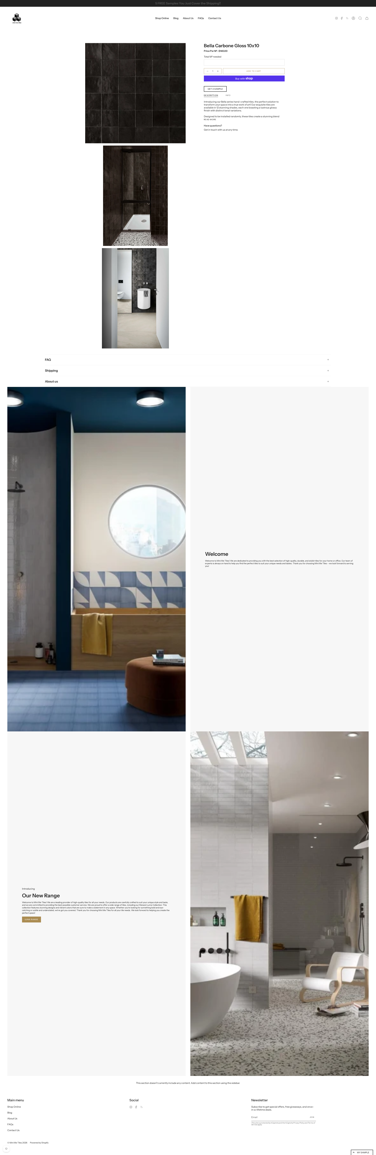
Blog (9, 1112)
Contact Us (13, 1130)
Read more (210, 119)
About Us (12, 1118)
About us (51, 381)
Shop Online (14, 1106)
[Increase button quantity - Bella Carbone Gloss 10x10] (217, 71)
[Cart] (367, 18)
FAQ (48, 360)
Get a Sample (215, 89)
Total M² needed (212, 56)
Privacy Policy (298, 1123)
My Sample (363, 1152)
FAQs (10, 1124)
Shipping (51, 370)
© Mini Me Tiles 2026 (17, 1142)
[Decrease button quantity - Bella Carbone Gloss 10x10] (207, 71)
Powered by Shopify (39, 1142)
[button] (162, 18)
